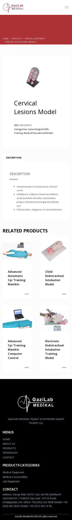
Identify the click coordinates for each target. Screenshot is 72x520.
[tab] (14, 157)
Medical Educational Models (38, 133)
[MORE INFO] (26, 294)
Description (13, 157)
